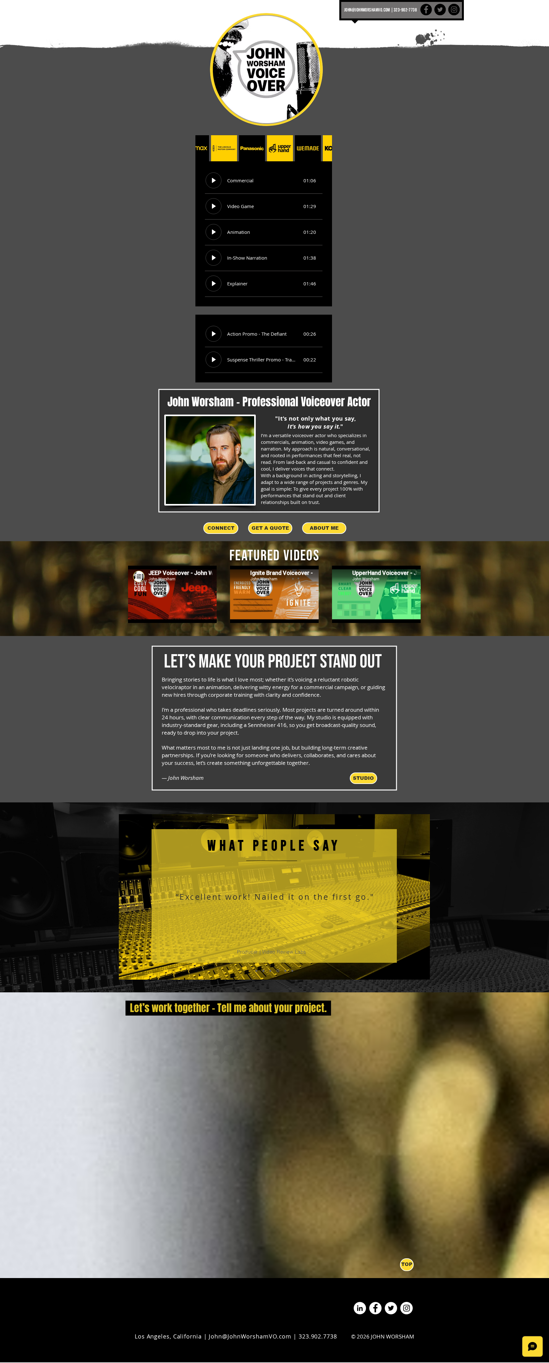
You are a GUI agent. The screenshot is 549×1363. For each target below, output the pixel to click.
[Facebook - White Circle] (375, 1308)
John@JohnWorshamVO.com (250, 1336)
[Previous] (124, 897)
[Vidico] (277, 971)
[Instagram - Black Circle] (454, 9)
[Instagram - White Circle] (406, 1308)
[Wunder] (284, 970)
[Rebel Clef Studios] (256, 971)
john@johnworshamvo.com (367, 10)
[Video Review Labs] (270, 971)
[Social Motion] (263, 971)
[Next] (424, 897)
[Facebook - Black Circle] (426, 9)
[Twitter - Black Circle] (440, 9)
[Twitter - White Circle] (391, 1308)
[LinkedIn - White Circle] (360, 1308)
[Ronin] (292, 971)
